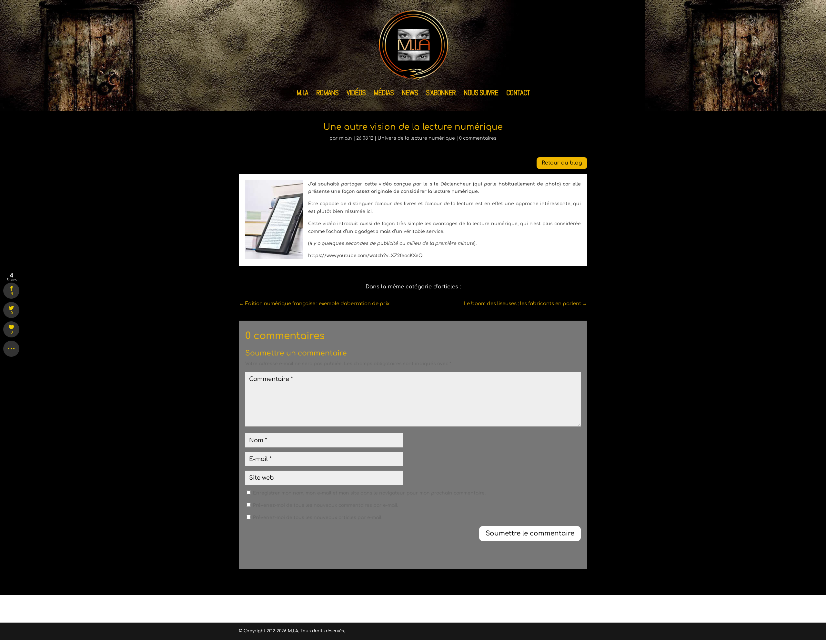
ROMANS (327, 93)
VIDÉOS (356, 93)
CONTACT (518, 93)
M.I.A (302, 93)
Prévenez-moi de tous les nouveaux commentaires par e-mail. (325, 505)
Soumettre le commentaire (530, 533)
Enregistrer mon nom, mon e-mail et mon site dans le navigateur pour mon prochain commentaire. (369, 493)
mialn (345, 138)
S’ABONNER (441, 93)
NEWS (410, 93)
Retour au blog (562, 163)
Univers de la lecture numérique (416, 138)
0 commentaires (478, 138)
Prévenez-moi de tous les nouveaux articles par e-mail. (317, 517)
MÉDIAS (384, 93)
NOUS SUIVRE (481, 93)
